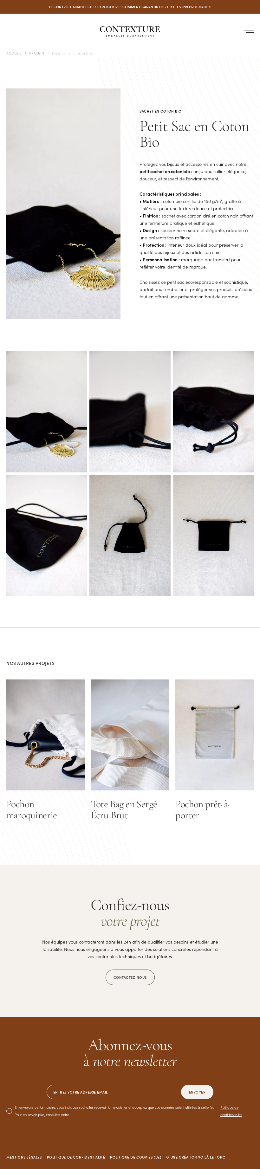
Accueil (14, 52)
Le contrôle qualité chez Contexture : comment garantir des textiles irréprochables (130, 6)
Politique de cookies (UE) (135, 1156)
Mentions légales (24, 1156)
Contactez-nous (130, 977)
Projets (36, 52)
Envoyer (197, 1091)
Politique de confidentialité (231, 1111)
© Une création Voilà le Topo (195, 1156)
